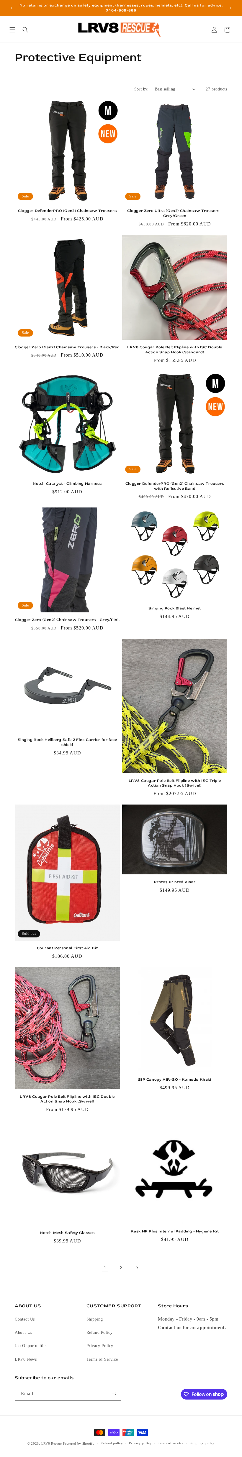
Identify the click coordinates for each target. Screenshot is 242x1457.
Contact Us (25, 1319)
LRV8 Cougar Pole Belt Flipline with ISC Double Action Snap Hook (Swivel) (67, 1099)
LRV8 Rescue (51, 1443)
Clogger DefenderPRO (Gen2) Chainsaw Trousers (67, 210)
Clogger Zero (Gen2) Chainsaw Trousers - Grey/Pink (67, 619)
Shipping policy (202, 1443)
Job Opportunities (31, 1346)
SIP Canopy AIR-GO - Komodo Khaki (174, 1079)
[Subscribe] (114, 1394)
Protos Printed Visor (175, 882)
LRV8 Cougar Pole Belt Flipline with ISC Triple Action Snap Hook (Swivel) (175, 783)
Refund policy (112, 1443)
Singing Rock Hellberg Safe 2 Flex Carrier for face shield (67, 742)
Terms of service (171, 1443)
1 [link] (105, 1267)
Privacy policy (140, 1443)
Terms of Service (102, 1359)
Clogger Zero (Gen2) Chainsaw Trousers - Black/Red (67, 347)
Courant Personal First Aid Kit (67, 948)
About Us (23, 1332)
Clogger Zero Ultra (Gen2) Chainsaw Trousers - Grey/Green (174, 213)
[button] (12, 29)
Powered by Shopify (79, 1443)
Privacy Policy (99, 1346)
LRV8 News (26, 1359)
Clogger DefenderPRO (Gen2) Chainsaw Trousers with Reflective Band (174, 486)
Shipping (94, 1319)
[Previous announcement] (11, 7)
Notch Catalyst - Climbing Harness (67, 483)
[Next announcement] (230, 7)
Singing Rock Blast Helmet (174, 608)
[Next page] (136, 1267)
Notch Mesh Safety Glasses (67, 1232)
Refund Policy (99, 1332)
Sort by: (141, 89)
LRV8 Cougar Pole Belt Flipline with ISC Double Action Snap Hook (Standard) (174, 350)
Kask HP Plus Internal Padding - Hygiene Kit (175, 1231)
